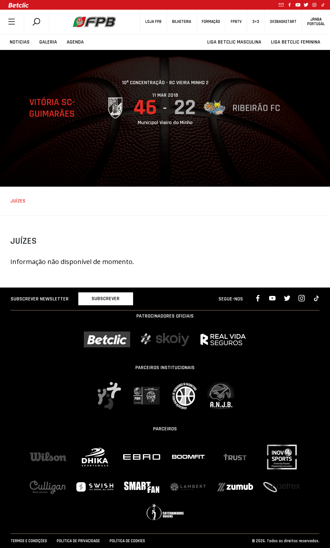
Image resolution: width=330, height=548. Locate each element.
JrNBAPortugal (316, 21)
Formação (211, 21)
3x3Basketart (283, 21)
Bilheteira (181, 21)
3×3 (255, 21)
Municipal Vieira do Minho (165, 123)
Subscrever (106, 298)
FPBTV (236, 21)
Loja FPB (153, 21)
